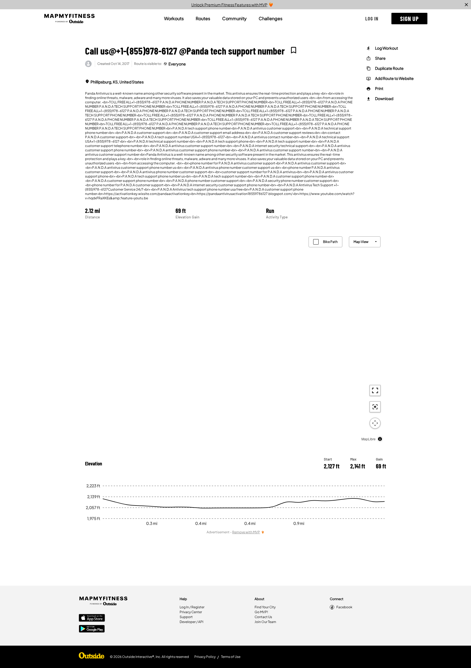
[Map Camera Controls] (375, 423)
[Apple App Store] (92, 618)
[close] (466, 4)
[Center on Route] (375, 406)
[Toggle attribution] (380, 439)
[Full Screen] (375, 390)
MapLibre (368, 439)
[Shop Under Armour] (91, 656)
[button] (372, 18)
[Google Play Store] (92, 629)
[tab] (174, 18)
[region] (235, 338)
